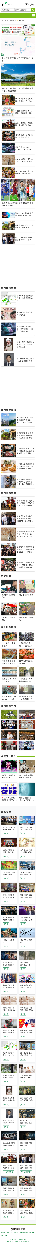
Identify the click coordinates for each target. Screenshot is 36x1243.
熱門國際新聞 (8, 492)
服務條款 (16, 1232)
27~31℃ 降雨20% (16, 20)
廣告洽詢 (4, 1235)
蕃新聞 (6, 834)
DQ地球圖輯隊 (8, 1172)
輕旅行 (6, 1194)
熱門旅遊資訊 (8, 409)
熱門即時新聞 (8, 287)
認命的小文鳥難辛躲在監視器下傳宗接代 (8, 1032)
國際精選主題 (8, 705)
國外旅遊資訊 (8, 627)
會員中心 (10, 1232)
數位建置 (32, 1232)
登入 (27, 4)
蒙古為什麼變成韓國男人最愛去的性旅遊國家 (8, 920)
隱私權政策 (24, 1232)
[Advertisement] (18, 266)
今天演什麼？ (8, 756)
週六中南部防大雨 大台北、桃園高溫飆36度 (9, 1055)
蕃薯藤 (6, 4)
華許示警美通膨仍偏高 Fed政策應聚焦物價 (9, 1123)
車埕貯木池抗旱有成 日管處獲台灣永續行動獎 (26, 829)
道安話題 (6, 576)
